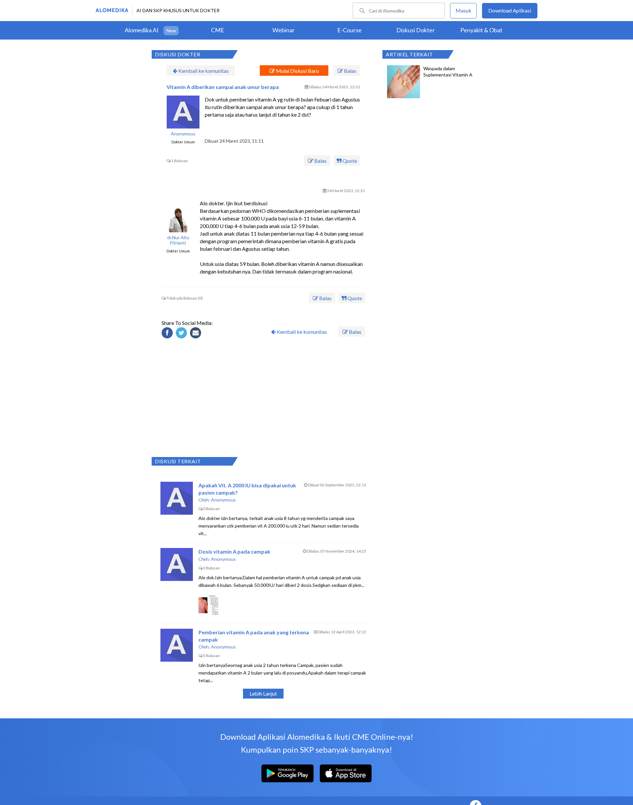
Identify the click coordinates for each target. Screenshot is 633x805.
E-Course (349, 30)
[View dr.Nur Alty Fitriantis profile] (178, 215)
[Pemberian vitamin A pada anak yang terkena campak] (176, 645)
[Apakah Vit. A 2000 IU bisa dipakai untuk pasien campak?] (176, 498)
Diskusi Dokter (415, 30)
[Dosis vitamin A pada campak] (176, 564)
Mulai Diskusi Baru (297, 71)
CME (217, 30)
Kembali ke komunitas (203, 71)
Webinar (283, 30)
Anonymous (183, 133)
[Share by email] (196, 333)
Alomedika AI (142, 30)
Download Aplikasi (509, 10)
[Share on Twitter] (182, 333)
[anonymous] (182, 112)
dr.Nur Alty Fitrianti (178, 240)
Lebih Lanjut (263, 693)
